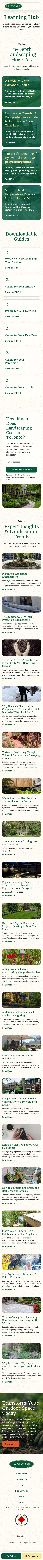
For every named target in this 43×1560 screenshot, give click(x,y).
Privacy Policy (21, 1536)
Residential (21, 1473)
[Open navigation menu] (36, 6)
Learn (21, 1485)
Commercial (21, 1479)
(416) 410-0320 (9, 1508)
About (21, 1496)
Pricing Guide (21, 1491)
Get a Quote (10, 1444)
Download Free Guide (21, 469)
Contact (21, 1502)
